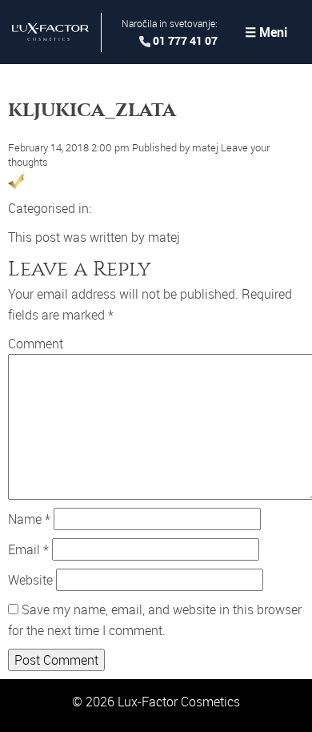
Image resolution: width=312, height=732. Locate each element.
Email (28, 549)
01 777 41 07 (185, 40)
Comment (35, 343)
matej (205, 147)
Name (29, 519)
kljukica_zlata (92, 109)
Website (30, 580)
